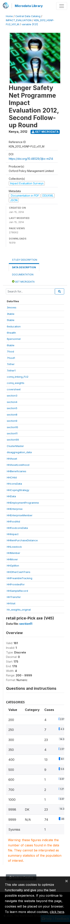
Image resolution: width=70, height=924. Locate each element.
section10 (12, 427)
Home (9, 16)
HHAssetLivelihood (18, 464)
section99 (13, 439)
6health (11, 332)
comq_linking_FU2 (17, 376)
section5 (12, 408)
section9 (12, 420)
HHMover (12, 559)
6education (14, 326)
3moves (11, 307)
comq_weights (15, 382)
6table (10, 345)
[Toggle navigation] (61, 6)
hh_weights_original (19, 609)
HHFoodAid (13, 521)
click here (57, 912)
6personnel (14, 338)
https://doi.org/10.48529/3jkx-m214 (31, 158)
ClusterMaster (15, 446)
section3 (12, 395)
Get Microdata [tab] (24, 281)
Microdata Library (29, 6)
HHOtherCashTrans (18, 571)
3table (10, 313)
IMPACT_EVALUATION (19, 20)
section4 (12, 401)
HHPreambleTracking (19, 578)
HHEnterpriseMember (19, 515)
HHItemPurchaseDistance (22, 540)
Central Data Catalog (27, 16)
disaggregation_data (19, 452)
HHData (11, 496)
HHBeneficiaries (16, 471)
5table (10, 320)
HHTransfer (14, 597)
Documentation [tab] (22, 274)
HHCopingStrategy (18, 490)
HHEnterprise (15, 508)
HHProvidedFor (16, 584)
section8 (12, 414)
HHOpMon (13, 565)
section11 (12, 433)
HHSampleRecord (17, 590)
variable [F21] (30, 24)
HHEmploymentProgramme (23, 502)
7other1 (11, 370)
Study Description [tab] (24, 259)
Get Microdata (46, 131)
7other (11, 364)
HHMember (13, 552)
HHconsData (14, 483)
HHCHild (12, 477)
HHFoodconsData (17, 527)
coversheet (14, 389)
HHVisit (11, 603)
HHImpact (12, 534)
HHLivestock (14, 546)
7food (10, 351)
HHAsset (12, 458)
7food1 (11, 357)
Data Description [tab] (24, 267)
